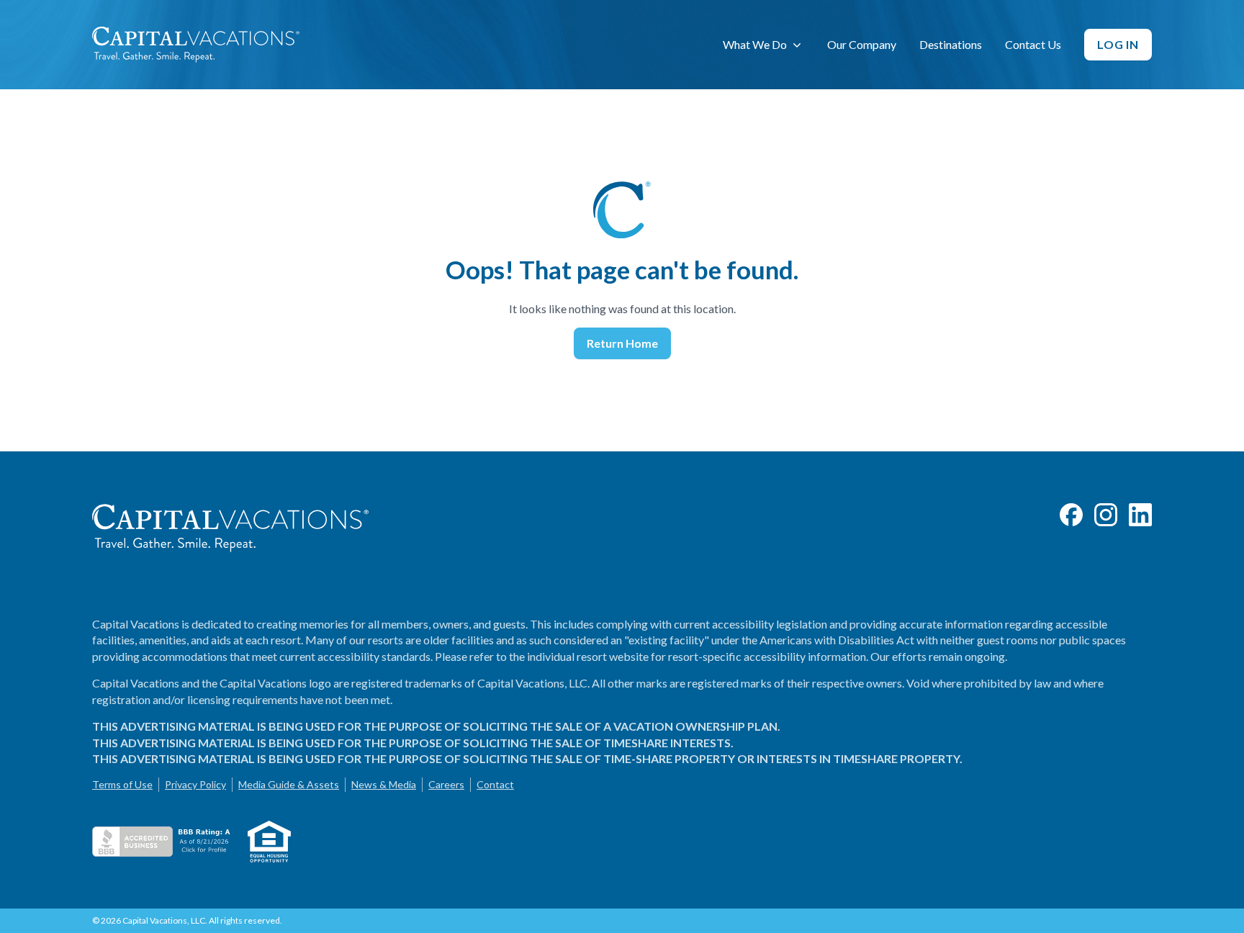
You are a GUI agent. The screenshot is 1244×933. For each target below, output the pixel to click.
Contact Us (1033, 44)
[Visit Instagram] (1105, 514)
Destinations (950, 44)
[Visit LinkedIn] (1140, 514)
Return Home (622, 343)
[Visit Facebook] (1071, 514)
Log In (1118, 44)
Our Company (861, 44)
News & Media (383, 784)
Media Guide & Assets (288, 784)
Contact (495, 784)
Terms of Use (122, 784)
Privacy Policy (195, 784)
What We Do (755, 44)
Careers (446, 784)
